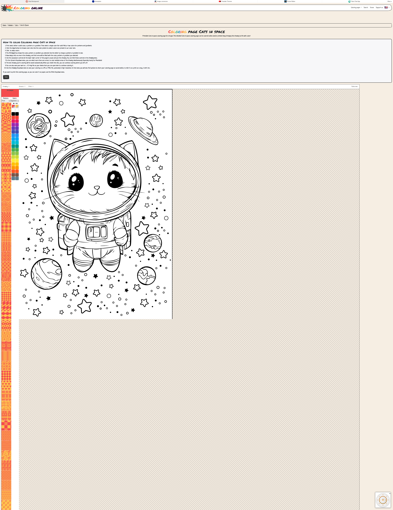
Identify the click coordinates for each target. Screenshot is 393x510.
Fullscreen (355, 86)
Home (4, 25)
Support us (379, 8)
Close (6, 77)
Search (365, 8)
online (28, 8)
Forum (372, 8)
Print (30, 86)
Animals (10, 25)
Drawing (5, 86)
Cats (16, 25)
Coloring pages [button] (355, 8)
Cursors (21, 86)
